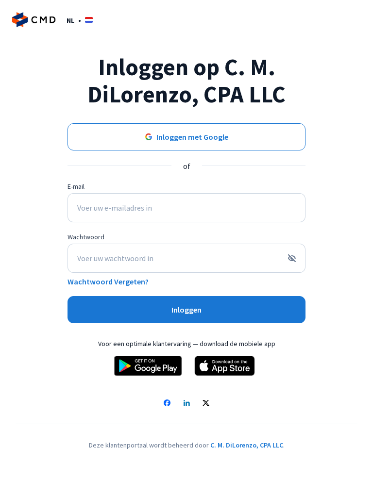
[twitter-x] (206, 404)
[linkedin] (186, 404)
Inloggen (186, 310)
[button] (80, 20)
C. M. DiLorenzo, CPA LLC (246, 445)
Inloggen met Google (192, 137)
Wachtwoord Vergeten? (108, 281)
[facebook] (167, 404)
